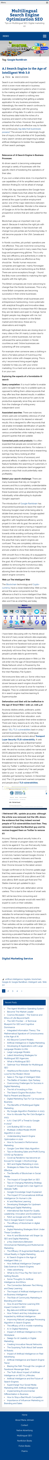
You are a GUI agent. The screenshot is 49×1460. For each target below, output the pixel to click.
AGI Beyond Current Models (20, 1040)
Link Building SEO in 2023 (19, 1127)
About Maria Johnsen (24, 1420)
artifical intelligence (14, 979)
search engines (21, 77)
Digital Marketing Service (17, 958)
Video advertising (15, 1270)
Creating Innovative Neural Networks (24, 1344)
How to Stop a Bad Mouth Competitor (24, 1397)
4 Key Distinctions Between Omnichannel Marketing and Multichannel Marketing (24, 1245)
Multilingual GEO (24, 1436)
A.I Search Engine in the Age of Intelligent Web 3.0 (24, 70)
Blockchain (11, 584)
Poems (25, 1451)
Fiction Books (24, 1446)
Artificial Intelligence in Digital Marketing (26, 1043)
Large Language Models (18, 1052)
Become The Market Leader (20, 1012)
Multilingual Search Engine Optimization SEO (24, 15)
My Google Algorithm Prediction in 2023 (25, 1111)
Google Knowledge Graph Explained (24, 1192)
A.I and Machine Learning (19, 1201)
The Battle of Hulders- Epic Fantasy (23, 1080)
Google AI (6, 982)
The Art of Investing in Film (19, 1089)
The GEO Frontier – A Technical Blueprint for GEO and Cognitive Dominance (20, 1024)
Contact (24, 1425)
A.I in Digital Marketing (17, 1329)
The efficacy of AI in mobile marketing (25, 1325)
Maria (7, 77)
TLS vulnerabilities (28, 782)
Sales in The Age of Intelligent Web (23, 1077)
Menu (3, 2)
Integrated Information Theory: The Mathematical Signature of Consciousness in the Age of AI (23, 1033)
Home (24, 1415)
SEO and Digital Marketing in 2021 (22, 1164)
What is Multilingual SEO (18, 1061)
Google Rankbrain (29, 503)
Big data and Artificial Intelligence (22, 1310)
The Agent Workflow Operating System (25, 1008)
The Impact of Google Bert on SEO (23, 1179)
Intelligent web (35, 982)
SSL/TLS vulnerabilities (20, 729)
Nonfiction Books (24, 1441)
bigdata (27, 979)
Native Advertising (24, 1431)
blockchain (36, 979)
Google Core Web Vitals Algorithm (23, 1148)
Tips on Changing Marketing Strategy (24, 1183)
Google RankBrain (19, 982)
